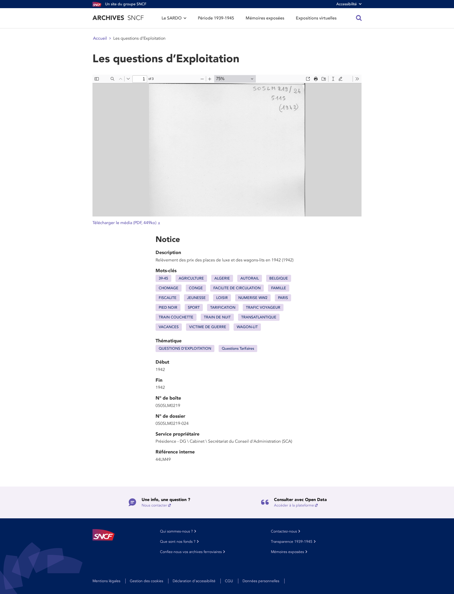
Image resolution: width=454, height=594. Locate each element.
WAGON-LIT (247, 327)
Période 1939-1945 (216, 18)
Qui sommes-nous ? (176, 531)
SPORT (194, 307)
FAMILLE (278, 288)
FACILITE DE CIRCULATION (237, 288)
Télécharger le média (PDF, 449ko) (124, 222)
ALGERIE (222, 278)
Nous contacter (154, 505)
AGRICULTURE (191, 278)
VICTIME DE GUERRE (207, 327)
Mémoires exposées (265, 18)
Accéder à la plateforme (294, 505)
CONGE (196, 288)
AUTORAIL (249, 278)
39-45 (163, 278)
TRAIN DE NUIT (217, 317)
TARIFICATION (222, 307)
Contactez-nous (284, 531)
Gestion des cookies (146, 581)
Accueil (100, 38)
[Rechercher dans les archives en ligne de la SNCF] (359, 18)
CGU (229, 581)
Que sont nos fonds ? (177, 541)
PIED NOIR (168, 307)
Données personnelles (261, 581)
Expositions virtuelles (316, 18)
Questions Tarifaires (238, 348)
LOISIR (222, 298)
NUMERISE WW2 (252, 298)
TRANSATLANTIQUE (258, 317)
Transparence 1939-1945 (291, 541)
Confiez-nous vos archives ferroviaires (191, 552)
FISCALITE (168, 298)
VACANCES (169, 327)
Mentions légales (106, 581)
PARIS (283, 298)
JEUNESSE (196, 298)
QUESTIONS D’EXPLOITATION (185, 348)
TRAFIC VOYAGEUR (263, 307)
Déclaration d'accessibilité (194, 581)
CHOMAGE (168, 288)
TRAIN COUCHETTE (176, 317)
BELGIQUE (278, 278)
